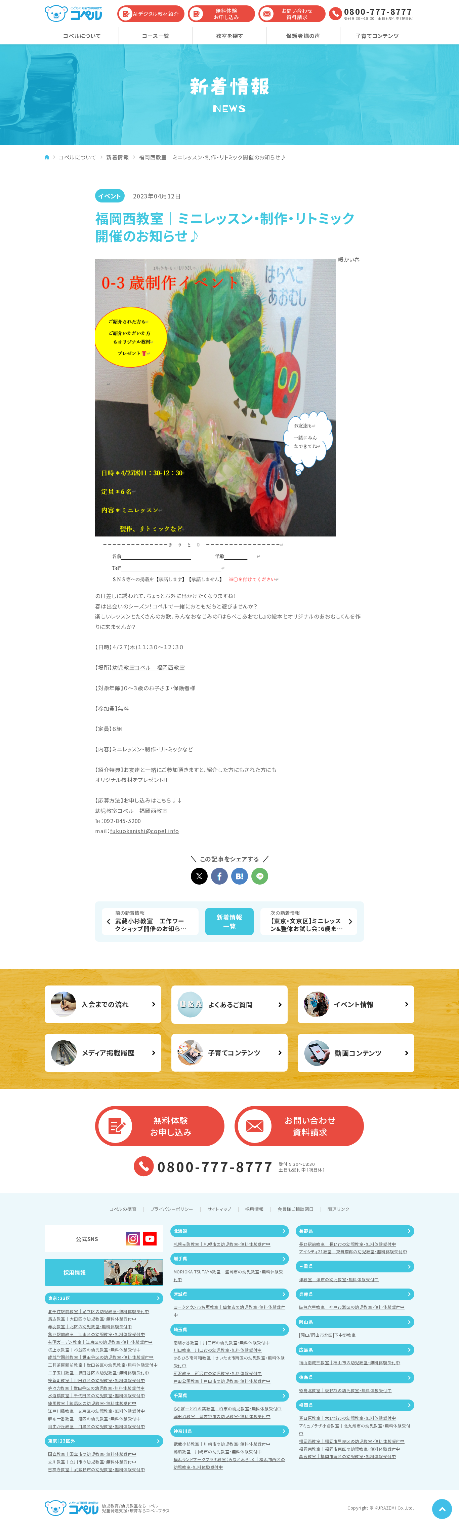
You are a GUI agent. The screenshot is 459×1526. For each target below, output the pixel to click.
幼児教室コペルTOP (47, 157)
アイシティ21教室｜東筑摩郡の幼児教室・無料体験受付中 (353, 1251)
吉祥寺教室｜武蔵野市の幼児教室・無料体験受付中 (96, 1469)
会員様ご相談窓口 (296, 1209)
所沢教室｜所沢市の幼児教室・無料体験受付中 (218, 1373)
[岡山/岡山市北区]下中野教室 (327, 1335)
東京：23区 (59, 1298)
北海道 (180, 1231)
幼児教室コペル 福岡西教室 (148, 667)
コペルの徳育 (123, 1209)
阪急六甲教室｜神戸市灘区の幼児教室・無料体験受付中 (352, 1307)
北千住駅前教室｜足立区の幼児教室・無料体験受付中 (98, 1311)
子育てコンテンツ (377, 36)
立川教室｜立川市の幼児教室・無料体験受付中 (92, 1461)
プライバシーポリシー (172, 1209)
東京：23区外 (61, 1441)
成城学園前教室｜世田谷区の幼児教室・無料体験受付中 (101, 1357)
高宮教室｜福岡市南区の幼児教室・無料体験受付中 (347, 1456)
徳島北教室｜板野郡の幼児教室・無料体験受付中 (345, 1390)
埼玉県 (180, 1329)
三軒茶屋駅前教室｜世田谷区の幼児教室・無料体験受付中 (103, 1365)
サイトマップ (219, 1209)
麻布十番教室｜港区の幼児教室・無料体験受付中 (94, 1418)
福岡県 (306, 1405)
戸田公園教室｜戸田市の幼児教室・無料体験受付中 (222, 1381)
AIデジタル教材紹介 (156, 13)
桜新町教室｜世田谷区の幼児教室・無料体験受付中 (96, 1380)
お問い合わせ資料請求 (297, 14)
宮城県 (180, 1294)
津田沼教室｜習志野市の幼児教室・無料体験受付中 (222, 1416)
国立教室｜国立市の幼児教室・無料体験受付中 (92, 1454)
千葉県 (180, 1395)
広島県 (306, 1349)
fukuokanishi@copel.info (144, 831)
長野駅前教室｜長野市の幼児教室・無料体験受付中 (347, 1244)
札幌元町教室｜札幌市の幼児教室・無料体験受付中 (222, 1244)
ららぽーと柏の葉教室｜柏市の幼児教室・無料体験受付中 (228, 1408)
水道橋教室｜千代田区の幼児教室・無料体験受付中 (96, 1395)
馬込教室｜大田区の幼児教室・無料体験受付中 (92, 1319)
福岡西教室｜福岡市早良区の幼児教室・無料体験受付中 (352, 1441)
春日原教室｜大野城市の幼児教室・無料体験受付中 (347, 1418)
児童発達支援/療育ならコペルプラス (136, 1510)
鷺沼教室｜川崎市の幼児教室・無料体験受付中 (218, 1451)
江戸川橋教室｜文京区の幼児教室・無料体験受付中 (96, 1411)
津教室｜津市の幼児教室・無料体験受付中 (339, 1279)
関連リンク (338, 1209)
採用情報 (254, 1209)
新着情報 (117, 157)
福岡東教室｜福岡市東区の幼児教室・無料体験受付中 (349, 1449)
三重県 (306, 1266)
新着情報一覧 (229, 921)
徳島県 (306, 1377)
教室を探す (229, 36)
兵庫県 (306, 1294)
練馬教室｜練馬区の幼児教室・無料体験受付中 (92, 1403)
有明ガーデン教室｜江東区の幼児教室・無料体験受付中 (100, 1342)
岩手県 (180, 1258)
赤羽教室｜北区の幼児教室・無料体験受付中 (90, 1326)
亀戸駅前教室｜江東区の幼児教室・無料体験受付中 (96, 1334)
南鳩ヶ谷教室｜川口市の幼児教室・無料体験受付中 (222, 1342)
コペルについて (82, 36)
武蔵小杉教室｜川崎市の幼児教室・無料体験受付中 (222, 1444)
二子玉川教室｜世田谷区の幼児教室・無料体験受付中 (98, 1372)
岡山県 (306, 1321)
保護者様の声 (303, 36)
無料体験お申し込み (226, 14)
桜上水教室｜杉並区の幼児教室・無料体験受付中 (94, 1349)
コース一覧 (155, 36)
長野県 (306, 1231)
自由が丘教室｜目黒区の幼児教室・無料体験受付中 (96, 1426)
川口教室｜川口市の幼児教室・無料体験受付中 (218, 1350)
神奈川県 (183, 1431)
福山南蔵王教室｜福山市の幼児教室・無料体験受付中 (349, 1362)
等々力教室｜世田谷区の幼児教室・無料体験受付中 (96, 1388)
